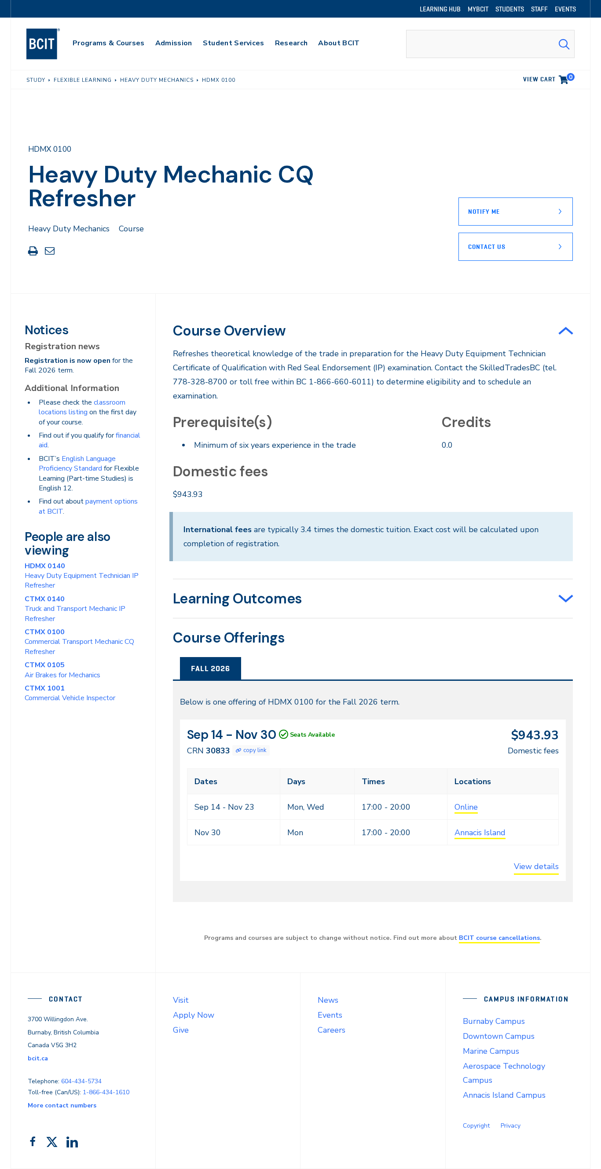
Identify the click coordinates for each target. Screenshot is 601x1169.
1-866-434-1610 (106, 1092)
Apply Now (193, 1015)
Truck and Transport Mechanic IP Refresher (75, 609)
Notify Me (484, 211)
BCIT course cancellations (499, 937)
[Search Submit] (564, 44)
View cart (547, 78)
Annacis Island (480, 832)
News (328, 1000)
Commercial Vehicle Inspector (70, 693)
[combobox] (490, 44)
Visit (181, 1000)
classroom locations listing (82, 407)
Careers (331, 1030)
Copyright (476, 1126)
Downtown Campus (499, 1036)
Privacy (510, 1126)
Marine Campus (491, 1051)
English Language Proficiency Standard (77, 463)
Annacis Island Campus (504, 1095)
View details (536, 866)
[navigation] (51, 44)
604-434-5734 (81, 1081)
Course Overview (229, 331)
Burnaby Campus (494, 1021)
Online (466, 807)
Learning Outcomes (237, 598)
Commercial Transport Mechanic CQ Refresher (79, 642)
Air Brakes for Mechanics (62, 669)
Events (330, 1015)
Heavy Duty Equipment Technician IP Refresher (82, 576)
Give (181, 1030)
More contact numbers (62, 1105)
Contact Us (487, 246)
